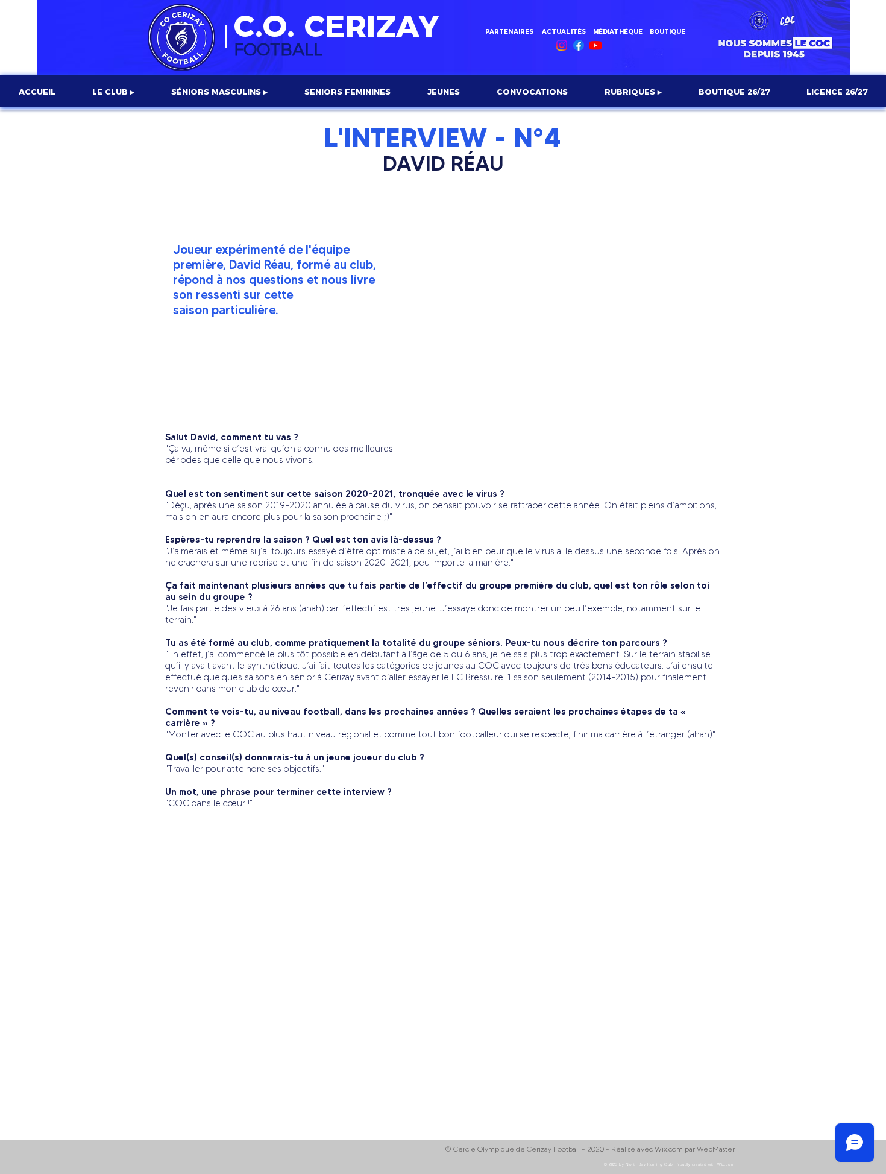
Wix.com (725, 1164)
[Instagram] (562, 45)
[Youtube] (595, 45)
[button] (113, 91)
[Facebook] (578, 45)
